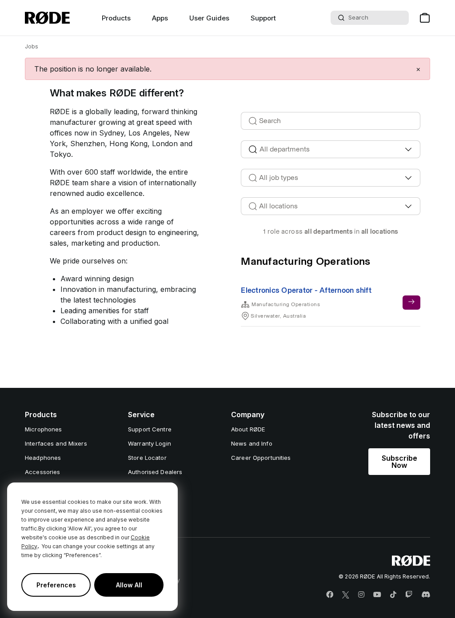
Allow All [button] (129, 585)
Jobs (31, 46)
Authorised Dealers (155, 471)
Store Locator (147, 457)
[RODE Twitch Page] (408, 594)
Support (263, 18)
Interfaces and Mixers (56, 443)
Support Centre (150, 429)
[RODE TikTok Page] (393, 594)
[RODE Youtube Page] (377, 594)
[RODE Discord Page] (425, 594)
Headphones (43, 457)
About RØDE (248, 429)
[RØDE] (47, 18)
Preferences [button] (56, 585)
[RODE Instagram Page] (361, 594)
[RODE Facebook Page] (329, 594)
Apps (160, 18)
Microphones (43, 429)
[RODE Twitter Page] (345, 594)
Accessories (42, 471)
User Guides (209, 18)
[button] (418, 69)
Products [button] (116, 18)
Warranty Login (149, 443)
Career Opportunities (261, 457)
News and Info (251, 443)
